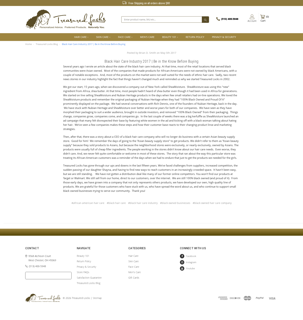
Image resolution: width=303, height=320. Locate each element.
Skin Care (102, 37)
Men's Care (147, 37)
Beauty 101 (169, 37)
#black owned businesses (175, 203)
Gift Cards (133, 277)
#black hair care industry (143, 203)
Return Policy (195, 37)
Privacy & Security (224, 37)
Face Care (124, 37)
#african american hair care (88, 203)
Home (28, 44)
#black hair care (116, 203)
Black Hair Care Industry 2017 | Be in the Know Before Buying (93, 44)
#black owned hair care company (212, 203)
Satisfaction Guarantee (89, 277)
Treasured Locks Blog (47, 44)
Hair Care (80, 37)
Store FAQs (83, 272)
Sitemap (97, 298)
